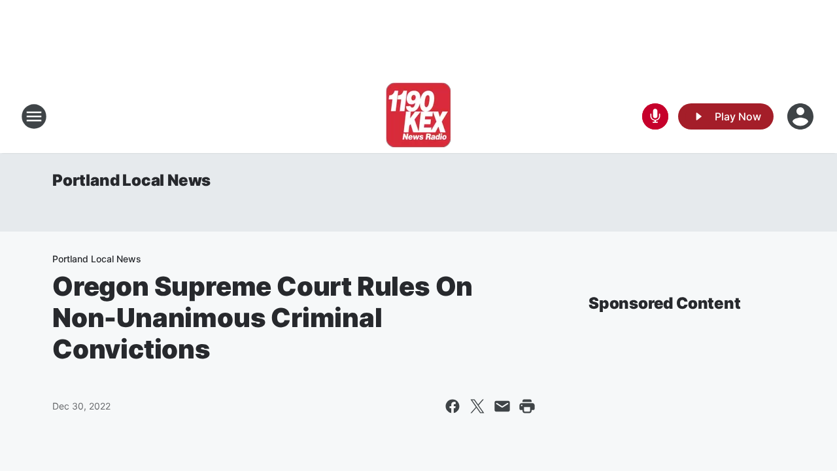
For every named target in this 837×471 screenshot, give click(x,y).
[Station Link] (418, 116)
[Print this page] (527, 406)
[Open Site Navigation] (34, 116)
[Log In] (801, 116)
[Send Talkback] (655, 116)
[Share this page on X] (477, 406)
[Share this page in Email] (502, 406)
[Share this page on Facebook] (452, 406)
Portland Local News (131, 180)
